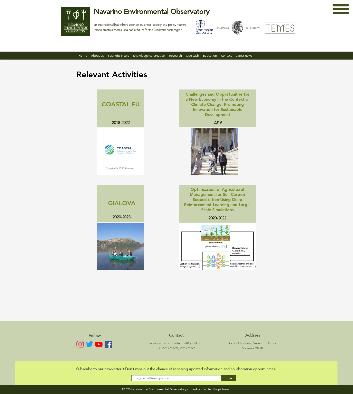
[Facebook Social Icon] (108, 344)
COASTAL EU (121, 104)
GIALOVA (121, 203)
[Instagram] (80, 344)
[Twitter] (89, 344)
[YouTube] (99, 344)
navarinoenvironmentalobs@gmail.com (175, 343)
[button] (341, 9)
